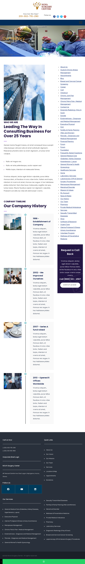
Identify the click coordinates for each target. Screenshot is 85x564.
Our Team (64, 202)
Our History (64, 199)
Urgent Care (65, 225)
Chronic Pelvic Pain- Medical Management (19, 530)
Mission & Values (66, 190)
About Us (64, 67)
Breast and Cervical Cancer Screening (59, 535)
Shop (62, 219)
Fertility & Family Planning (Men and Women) (61, 505)
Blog (62, 79)
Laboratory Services (68, 176)
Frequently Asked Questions (71, 153)
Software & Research (68, 222)
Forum (62, 144)
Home (5, 54)
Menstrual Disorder (67, 187)
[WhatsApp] (44, 561)
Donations (49, 480)
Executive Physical (67, 124)
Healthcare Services (68, 170)
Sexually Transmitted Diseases (57, 501)
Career (63, 87)
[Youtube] (22, 489)
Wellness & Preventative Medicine (57, 513)
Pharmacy (64, 205)
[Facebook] (8, 489)
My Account (64, 193)
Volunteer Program (67, 233)
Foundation (64, 150)
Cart (62, 90)
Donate (63, 116)
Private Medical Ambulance (70, 207)
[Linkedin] (35, 489)
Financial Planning (67, 142)
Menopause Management (70, 185)
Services (63, 210)
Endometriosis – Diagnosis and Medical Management (23, 534)
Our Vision (49, 454)
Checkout (64, 93)
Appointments (65, 76)
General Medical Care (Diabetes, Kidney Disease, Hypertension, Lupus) (70, 159)
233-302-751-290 (29, 16)
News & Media (65, 196)
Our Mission (50, 459)
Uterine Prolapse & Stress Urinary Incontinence (21, 521)
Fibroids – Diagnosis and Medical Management (20, 538)
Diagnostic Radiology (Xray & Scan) (58, 531)
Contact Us (64, 107)
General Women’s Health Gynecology (17, 543)
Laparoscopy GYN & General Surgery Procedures (63, 539)
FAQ (62, 127)
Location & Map (51, 471)
